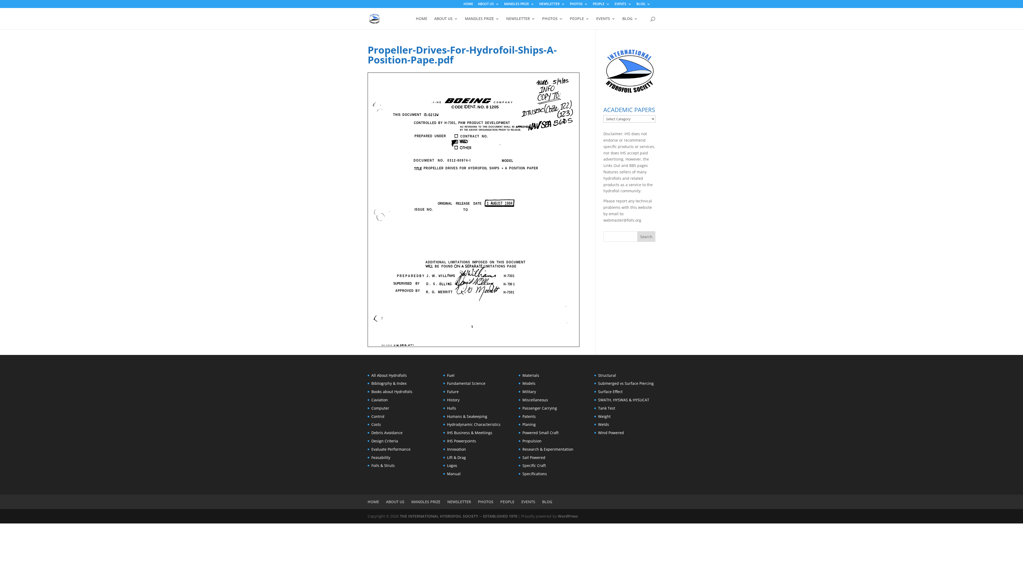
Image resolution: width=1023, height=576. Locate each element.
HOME (468, 4)
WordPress (568, 516)
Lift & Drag (456, 457)
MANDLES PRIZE (516, 4)
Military (529, 391)
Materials (530, 375)
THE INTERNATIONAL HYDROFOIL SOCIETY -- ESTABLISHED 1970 (458, 516)
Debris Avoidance (387, 432)
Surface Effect (610, 391)
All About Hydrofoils (389, 375)
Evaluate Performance (391, 449)
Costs (376, 424)
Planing (529, 424)
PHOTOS (576, 4)
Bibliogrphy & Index (389, 383)
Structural (607, 375)
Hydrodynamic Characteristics (474, 424)
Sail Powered (533, 457)
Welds (603, 424)
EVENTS (620, 4)
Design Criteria (384, 440)
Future (453, 391)
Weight (604, 416)
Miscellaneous (535, 399)
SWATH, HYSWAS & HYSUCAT (623, 399)
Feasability (380, 457)
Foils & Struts (383, 465)
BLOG (640, 4)
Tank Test (606, 408)
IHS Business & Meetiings (469, 432)
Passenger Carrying (539, 408)
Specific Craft (534, 465)
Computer (380, 408)
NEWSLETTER (549, 4)
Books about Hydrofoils (391, 391)
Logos (452, 465)
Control (377, 416)
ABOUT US (486, 4)
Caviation (379, 399)
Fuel (450, 375)
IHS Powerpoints (461, 440)
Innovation (456, 449)
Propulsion (532, 440)
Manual (454, 473)
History (453, 399)
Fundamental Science (466, 383)
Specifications (534, 473)
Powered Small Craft (540, 432)
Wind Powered (611, 432)
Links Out (611, 165)
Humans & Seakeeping (467, 416)
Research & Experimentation (547, 449)
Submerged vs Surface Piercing (626, 383)
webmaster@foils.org (622, 220)
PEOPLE (598, 4)
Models (528, 383)
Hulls (451, 408)
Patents (529, 416)
